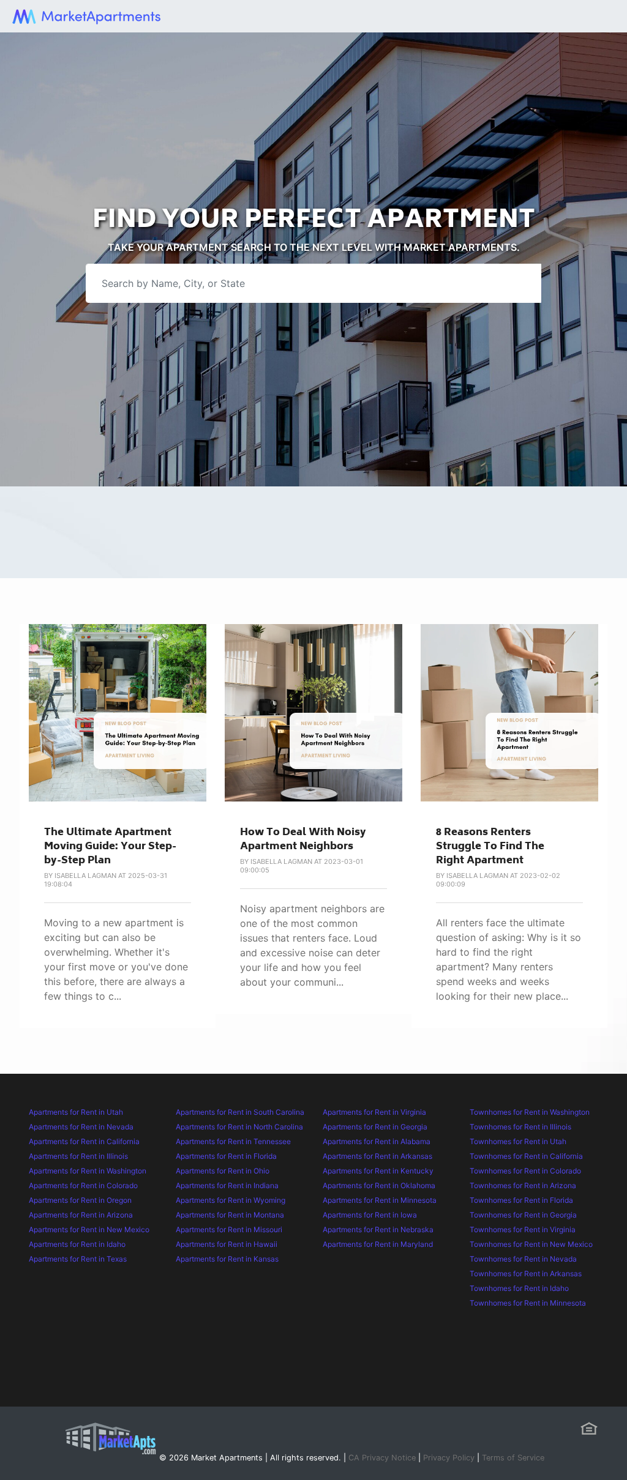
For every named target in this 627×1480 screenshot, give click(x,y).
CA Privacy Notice (382, 1457)
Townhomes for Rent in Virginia (523, 1229)
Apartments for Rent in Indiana (227, 1185)
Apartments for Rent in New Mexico (89, 1229)
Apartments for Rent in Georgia (375, 1126)
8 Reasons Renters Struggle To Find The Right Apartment (490, 847)
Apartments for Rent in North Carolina (239, 1126)
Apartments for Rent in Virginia (374, 1112)
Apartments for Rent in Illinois (78, 1156)
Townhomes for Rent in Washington (530, 1112)
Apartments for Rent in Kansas (227, 1258)
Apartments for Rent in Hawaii (226, 1244)
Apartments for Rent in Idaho (77, 1244)
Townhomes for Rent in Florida (521, 1200)
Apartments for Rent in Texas (78, 1258)
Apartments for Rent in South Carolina (240, 1112)
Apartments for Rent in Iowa (370, 1214)
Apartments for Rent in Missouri (229, 1229)
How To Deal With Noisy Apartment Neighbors (303, 840)
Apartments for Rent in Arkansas (377, 1156)
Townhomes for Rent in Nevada (523, 1258)
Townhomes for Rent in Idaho (519, 1288)
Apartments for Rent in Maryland (378, 1244)
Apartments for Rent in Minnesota (380, 1200)
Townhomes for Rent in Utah (518, 1141)
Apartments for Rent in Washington (87, 1170)
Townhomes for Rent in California (526, 1156)
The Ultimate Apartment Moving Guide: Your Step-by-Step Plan (110, 847)
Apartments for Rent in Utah (76, 1112)
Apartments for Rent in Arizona (81, 1214)
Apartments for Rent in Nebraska (378, 1229)
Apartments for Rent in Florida (226, 1156)
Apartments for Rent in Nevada (81, 1126)
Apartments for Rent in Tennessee (233, 1141)
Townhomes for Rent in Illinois (520, 1126)
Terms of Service (513, 1457)
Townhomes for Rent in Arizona (523, 1185)
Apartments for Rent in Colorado (83, 1185)
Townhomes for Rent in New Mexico (531, 1244)
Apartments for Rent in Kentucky (378, 1170)
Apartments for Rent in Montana (230, 1214)
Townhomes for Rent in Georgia (523, 1214)
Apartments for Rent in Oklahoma (379, 1185)
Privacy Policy (449, 1457)
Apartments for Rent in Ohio (222, 1170)
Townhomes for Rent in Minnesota (528, 1302)
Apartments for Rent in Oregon (80, 1200)
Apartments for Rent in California (84, 1141)
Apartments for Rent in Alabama (376, 1141)
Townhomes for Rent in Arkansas (526, 1273)
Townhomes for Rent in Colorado (525, 1170)
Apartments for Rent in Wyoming (230, 1200)
